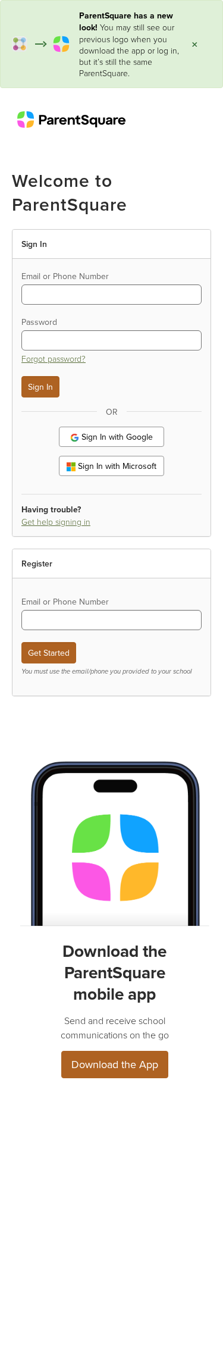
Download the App (114, 1064)
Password (39, 322)
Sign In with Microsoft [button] (116, 466)
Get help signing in (55, 521)
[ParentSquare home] (71, 119)
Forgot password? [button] (53, 358)
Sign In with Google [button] (116, 437)
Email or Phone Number (65, 276)
